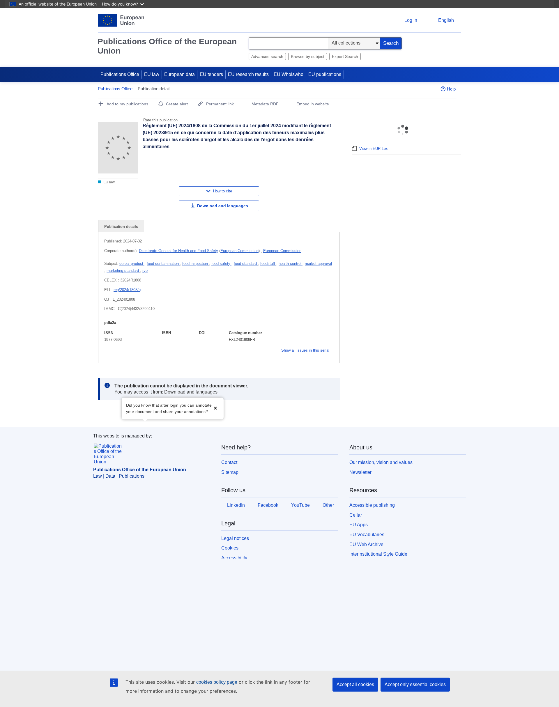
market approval (318, 263)
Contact (229, 462)
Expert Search (345, 56)
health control (291, 263)
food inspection (195, 263)
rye (145, 270)
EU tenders (211, 74)
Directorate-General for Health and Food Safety (178, 251)
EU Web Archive (366, 544)
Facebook (268, 505)
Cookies (229, 547)
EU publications (324, 74)
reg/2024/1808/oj (127, 290)
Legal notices (235, 538)
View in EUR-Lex (373, 148)
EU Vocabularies (366, 534)
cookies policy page (216, 682)
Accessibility (234, 557)
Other (328, 505)
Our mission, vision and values (381, 462)
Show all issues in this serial (305, 350)
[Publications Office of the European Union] (121, 20)
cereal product (131, 263)
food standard (246, 263)
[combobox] (288, 43)
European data (179, 74)
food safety (221, 263)
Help (451, 88)
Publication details (121, 226)
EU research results (248, 74)
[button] (215, 408)
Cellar (355, 515)
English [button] (446, 20)
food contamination (163, 263)
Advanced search (267, 56)
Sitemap (229, 472)
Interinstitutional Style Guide (378, 554)
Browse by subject (307, 56)
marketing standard (123, 270)
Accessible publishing (372, 505)
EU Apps (358, 524)
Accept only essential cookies (415, 684)
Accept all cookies (355, 684)
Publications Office (119, 74)
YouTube (300, 505)
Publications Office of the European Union (167, 46)
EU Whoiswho (288, 74)
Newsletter (360, 472)
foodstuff (268, 263)
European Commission (239, 251)
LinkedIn (236, 505)
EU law (151, 74)
